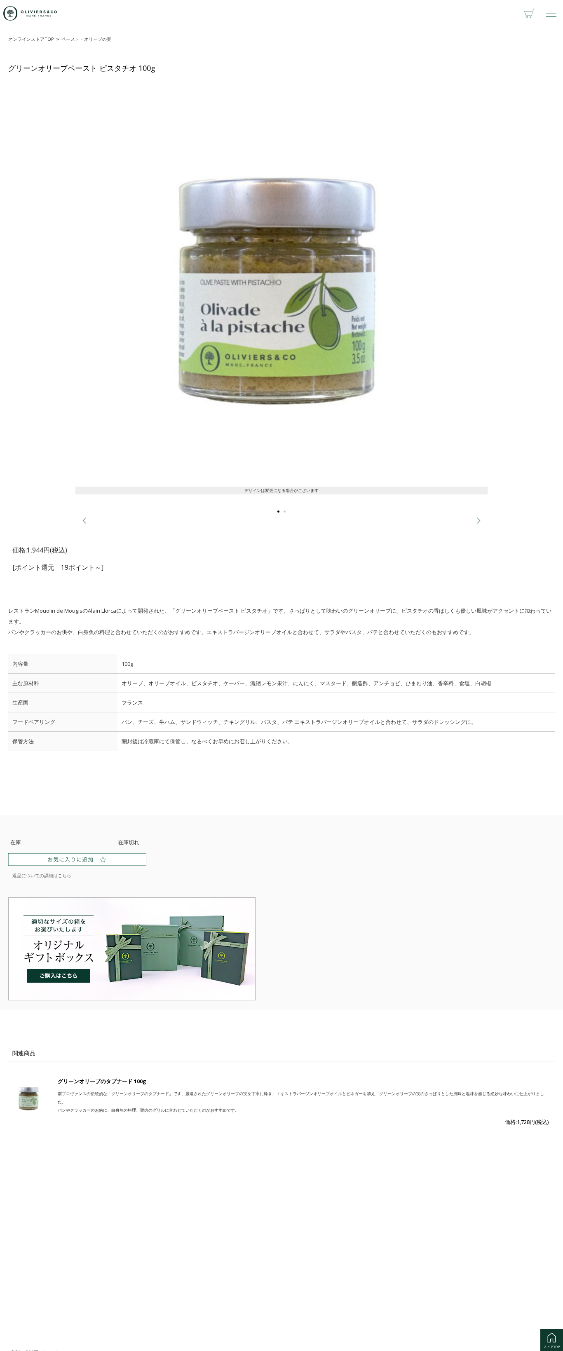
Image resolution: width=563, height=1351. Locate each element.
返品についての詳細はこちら (41, 875)
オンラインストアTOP (31, 39)
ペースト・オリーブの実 (86, 39)
